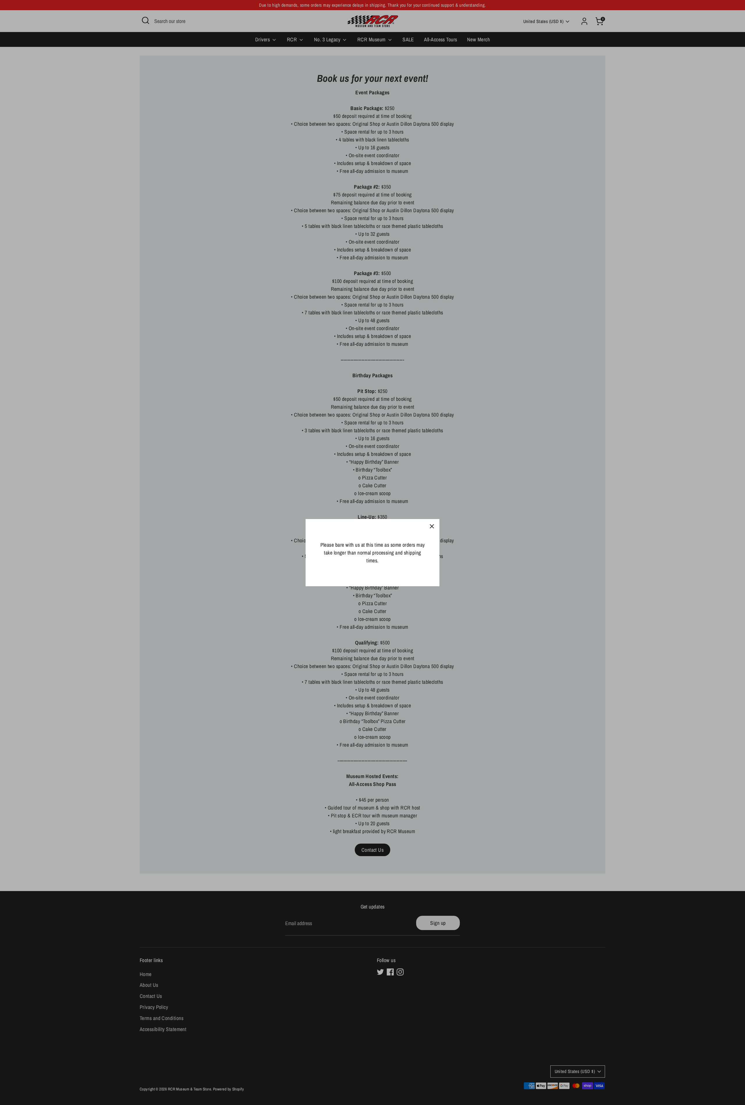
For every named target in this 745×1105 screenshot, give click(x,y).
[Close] (431, 526)
